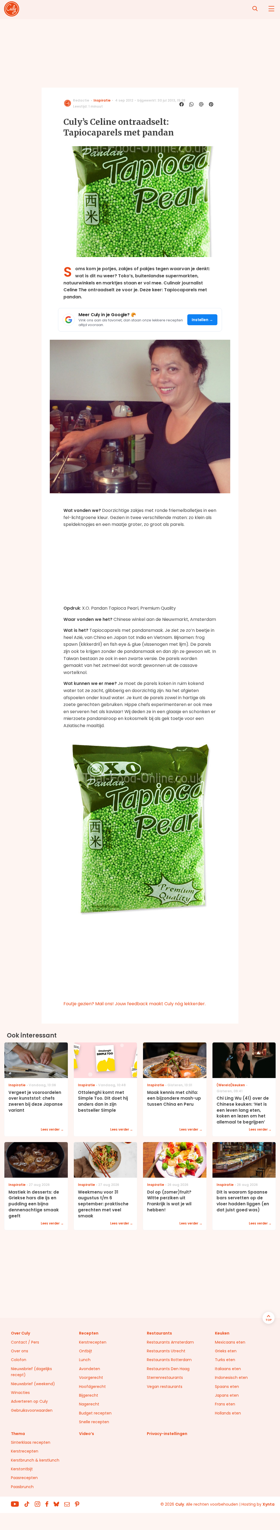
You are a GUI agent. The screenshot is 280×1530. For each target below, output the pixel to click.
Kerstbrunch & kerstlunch (35, 1460)
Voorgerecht (91, 1377)
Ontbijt (85, 1351)
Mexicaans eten (230, 1342)
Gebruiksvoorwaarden (31, 1410)
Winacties (20, 1392)
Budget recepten (95, 1413)
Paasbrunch (22, 1486)
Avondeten (89, 1368)
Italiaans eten (228, 1368)
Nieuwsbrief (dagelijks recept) (31, 1372)
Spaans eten (227, 1386)
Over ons (19, 1351)
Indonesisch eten (231, 1377)
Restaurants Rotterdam (169, 1359)
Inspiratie (102, 100)
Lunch (85, 1359)
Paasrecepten (24, 1477)
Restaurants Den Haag (168, 1368)
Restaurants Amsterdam (170, 1342)
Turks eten (225, 1359)
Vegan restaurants (164, 1386)
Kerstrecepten (92, 1342)
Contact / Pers (25, 1342)
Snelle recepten (94, 1422)
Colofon (18, 1359)
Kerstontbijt (22, 1469)
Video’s (86, 1433)
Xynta (268, 1504)
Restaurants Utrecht (166, 1351)
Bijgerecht (88, 1395)
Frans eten (225, 1404)
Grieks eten (226, 1351)
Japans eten (227, 1395)
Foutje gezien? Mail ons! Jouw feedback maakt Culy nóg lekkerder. (134, 1004)
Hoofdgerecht (92, 1386)
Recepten (88, 1333)
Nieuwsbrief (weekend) (33, 1384)
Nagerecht (89, 1404)
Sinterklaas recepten (30, 1442)
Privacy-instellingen (167, 1433)
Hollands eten (228, 1413)
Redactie (81, 100)
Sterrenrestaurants (165, 1377)
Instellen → (202, 319)
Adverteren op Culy (29, 1401)
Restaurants (159, 1333)
